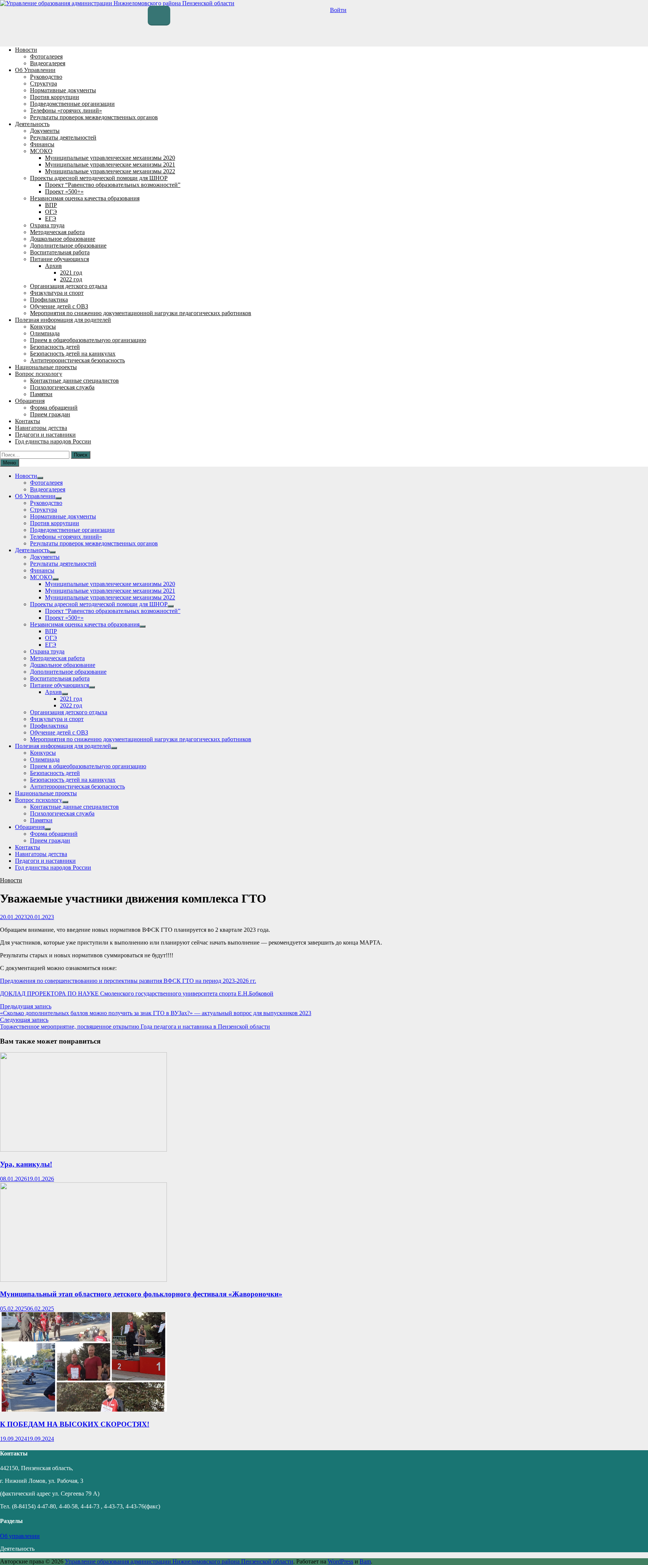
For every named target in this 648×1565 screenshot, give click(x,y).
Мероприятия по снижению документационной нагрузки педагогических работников (140, 313)
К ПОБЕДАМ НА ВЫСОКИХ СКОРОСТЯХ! (74, 1424)
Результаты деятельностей (63, 137)
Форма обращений (54, 407)
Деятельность (32, 124)
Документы (45, 131)
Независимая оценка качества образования (85, 198)
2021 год (71, 272)
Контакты (27, 421)
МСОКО (41, 151)
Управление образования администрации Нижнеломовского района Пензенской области (179, 1561)
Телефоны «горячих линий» (66, 110)
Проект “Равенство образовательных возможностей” (112, 185)
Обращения (30, 401)
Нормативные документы (63, 90)
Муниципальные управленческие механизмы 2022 (110, 171)
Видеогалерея (47, 63)
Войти (338, 10)
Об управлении (20, 1536)
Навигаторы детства (41, 428)
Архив (53, 266)
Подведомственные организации (72, 104)
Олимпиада (45, 333)
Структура (43, 83)
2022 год (71, 279)
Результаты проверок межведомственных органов (94, 117)
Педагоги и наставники (45, 434)
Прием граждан (50, 414)
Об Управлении (35, 70)
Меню (9, 463)
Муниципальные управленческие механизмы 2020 (110, 158)
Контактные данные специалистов (74, 380)
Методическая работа (57, 232)
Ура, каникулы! (26, 1164)
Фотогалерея (46, 56)
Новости (26, 50)
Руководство (46, 77)
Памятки (41, 394)
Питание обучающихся (59, 259)
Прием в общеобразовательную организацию (88, 340)
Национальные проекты (46, 367)
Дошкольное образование (62, 239)
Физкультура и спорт (57, 293)
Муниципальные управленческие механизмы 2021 (110, 164)
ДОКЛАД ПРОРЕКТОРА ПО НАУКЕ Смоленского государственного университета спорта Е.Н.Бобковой (136, 993)
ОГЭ (51, 212)
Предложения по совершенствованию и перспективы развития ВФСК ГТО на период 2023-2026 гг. (128, 981)
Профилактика (49, 299)
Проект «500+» (64, 191)
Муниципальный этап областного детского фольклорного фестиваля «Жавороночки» (141, 1294)
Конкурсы (43, 326)
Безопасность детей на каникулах (73, 353)
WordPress (340, 1561)
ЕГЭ (50, 218)
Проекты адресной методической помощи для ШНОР (99, 178)
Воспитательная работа (60, 252)
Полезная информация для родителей (63, 320)
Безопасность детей (55, 347)
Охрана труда (47, 225)
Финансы (42, 144)
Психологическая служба (62, 387)
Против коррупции (54, 97)
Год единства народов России (53, 441)
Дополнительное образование (68, 245)
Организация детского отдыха (68, 286)
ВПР (51, 205)
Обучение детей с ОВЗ (59, 306)
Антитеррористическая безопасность (77, 360)
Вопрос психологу (38, 374)
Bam (365, 1561)
